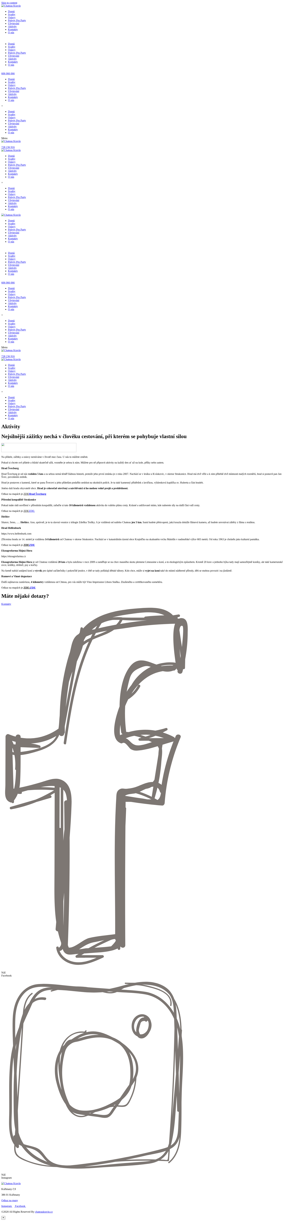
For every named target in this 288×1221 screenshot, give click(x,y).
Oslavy (12, 17)
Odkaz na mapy (9, 1200)
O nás (11, 32)
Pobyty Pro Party (17, 20)
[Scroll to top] (3, 1218)
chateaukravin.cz (44, 1211)
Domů (11, 11)
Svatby (11, 14)
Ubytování (13, 23)
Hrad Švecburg (37, 494)
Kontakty (13, 29)
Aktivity (12, 26)
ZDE (32, 545)
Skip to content (9, 2)
